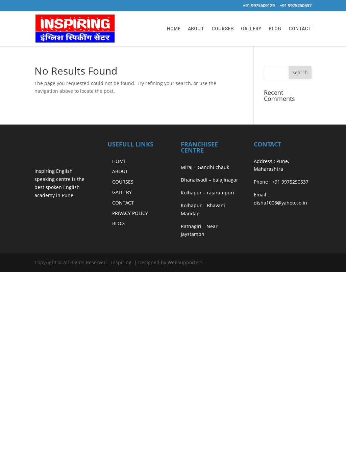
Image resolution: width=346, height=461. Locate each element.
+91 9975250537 (296, 5)
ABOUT (196, 28)
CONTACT (300, 28)
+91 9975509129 (259, 5)
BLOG (275, 28)
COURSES (222, 28)
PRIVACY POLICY (130, 213)
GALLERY (251, 28)
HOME (173, 28)
